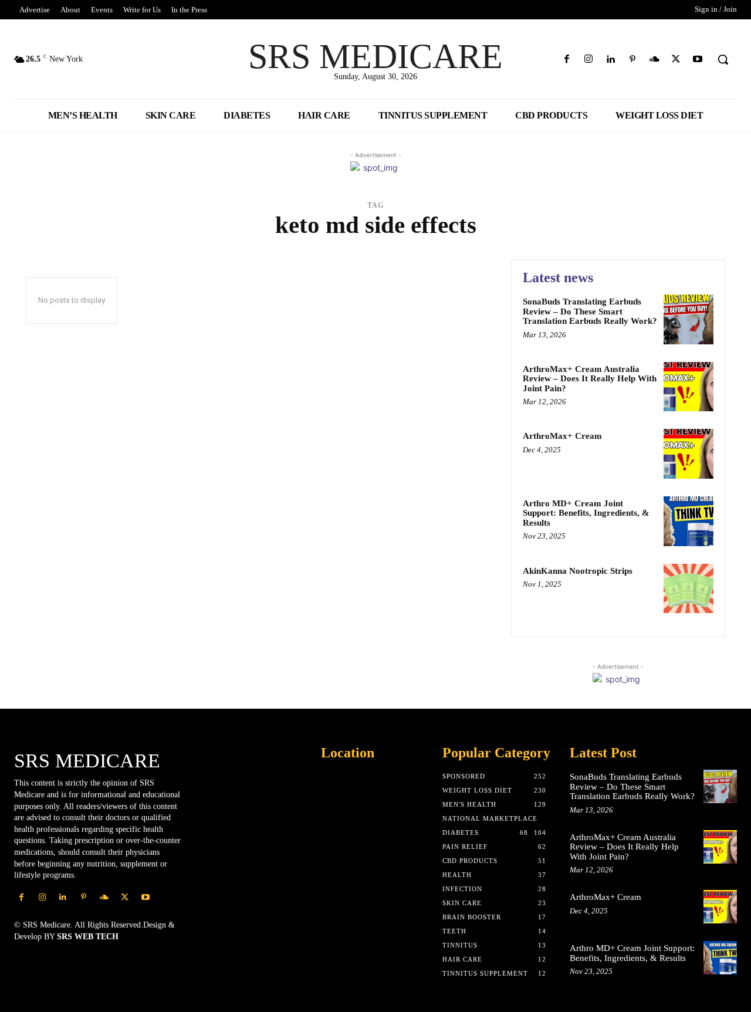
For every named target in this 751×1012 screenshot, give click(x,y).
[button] (723, 59)
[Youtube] (698, 59)
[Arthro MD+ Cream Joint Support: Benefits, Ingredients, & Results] (688, 521)
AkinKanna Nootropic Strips (577, 571)
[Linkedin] (610, 59)
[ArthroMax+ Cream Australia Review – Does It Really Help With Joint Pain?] (688, 387)
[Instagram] (589, 59)
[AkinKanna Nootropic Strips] (688, 589)
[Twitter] (676, 59)
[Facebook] (567, 59)
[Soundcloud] (654, 59)
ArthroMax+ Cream (562, 436)
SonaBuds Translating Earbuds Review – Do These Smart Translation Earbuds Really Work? (590, 311)
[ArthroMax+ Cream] (688, 454)
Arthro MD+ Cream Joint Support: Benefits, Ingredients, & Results (586, 513)
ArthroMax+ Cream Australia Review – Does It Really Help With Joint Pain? (590, 378)
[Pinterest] (632, 59)
